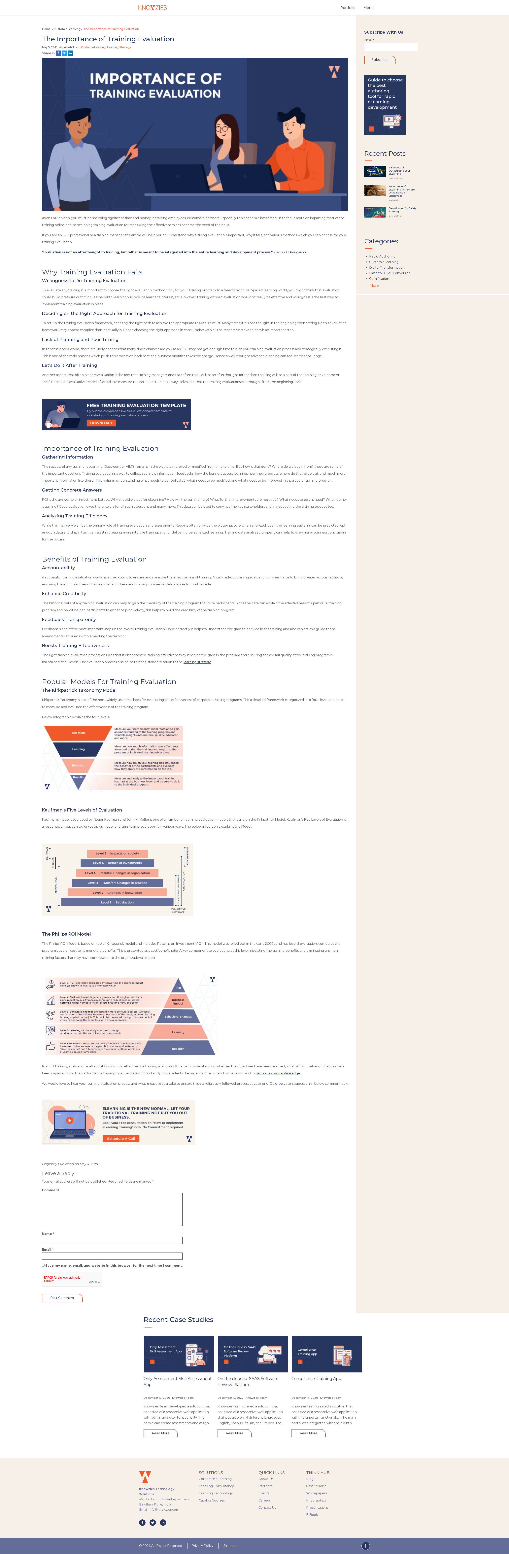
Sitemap (230, 1546)
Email (48, 1250)
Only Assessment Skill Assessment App (178, 1381)
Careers (264, 1500)
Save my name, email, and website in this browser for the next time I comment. (114, 1265)
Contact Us (267, 1507)
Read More (160, 1433)
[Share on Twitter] (64, 53)
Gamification (379, 279)
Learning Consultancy (216, 1486)
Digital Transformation (387, 267)
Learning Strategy (119, 47)
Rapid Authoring (382, 256)
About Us (265, 1479)
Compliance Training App (316, 1378)
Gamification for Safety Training (403, 210)
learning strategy (197, 662)
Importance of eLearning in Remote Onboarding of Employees (402, 191)
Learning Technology (216, 1493)
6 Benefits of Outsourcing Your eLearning (399, 170)
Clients (263, 1493)
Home (46, 29)
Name (48, 1234)
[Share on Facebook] (58, 53)
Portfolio (348, 8)
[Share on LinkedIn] (70, 53)
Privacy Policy (202, 1546)
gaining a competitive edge (277, 1073)
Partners (265, 1486)
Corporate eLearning (215, 1479)
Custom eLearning (67, 29)
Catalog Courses (212, 1500)
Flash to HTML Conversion (390, 273)
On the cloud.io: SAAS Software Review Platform (248, 1381)
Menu (368, 8)
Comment (50, 1190)
